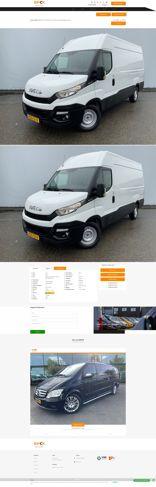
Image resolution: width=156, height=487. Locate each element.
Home (73, 9)
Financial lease (93, 9)
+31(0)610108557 (92, 5)
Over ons (114, 9)
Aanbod (82, 9)
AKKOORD (115, 482)
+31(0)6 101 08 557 (112, 287)
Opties (47, 268)
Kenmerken (35, 268)
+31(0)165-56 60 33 (112, 283)
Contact (124, 9)
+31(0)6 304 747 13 (112, 285)
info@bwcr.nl (105, 5)
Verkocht (104, 9)
